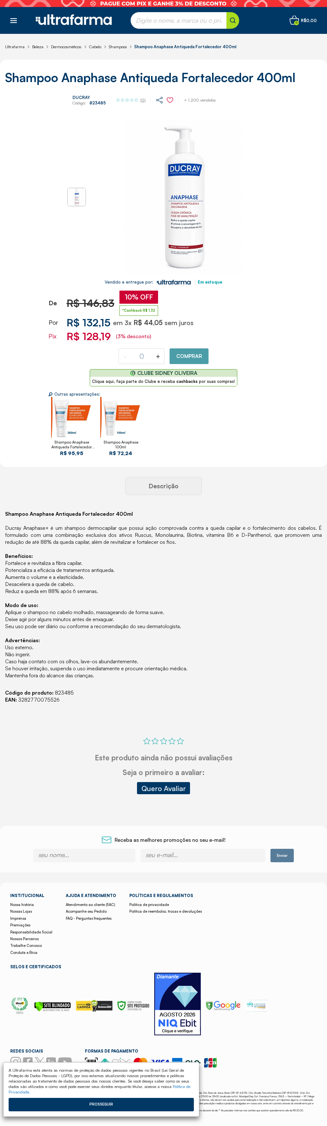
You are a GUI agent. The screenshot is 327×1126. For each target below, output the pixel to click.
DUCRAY (81, 97)
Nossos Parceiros (24, 939)
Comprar (189, 356)
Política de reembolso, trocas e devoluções (165, 911)
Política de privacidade (149, 904)
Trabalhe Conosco (26, 945)
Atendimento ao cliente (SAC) (90, 904)
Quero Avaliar (163, 788)
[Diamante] (177, 1005)
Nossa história (22, 904)
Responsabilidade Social (31, 932)
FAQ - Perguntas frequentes (88, 918)
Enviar (282, 855)
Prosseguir (101, 1104)
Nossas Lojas (21, 911)
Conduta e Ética (23, 952)
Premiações (20, 925)
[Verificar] (52, 1010)
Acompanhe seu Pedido (86, 911)
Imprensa (18, 918)
